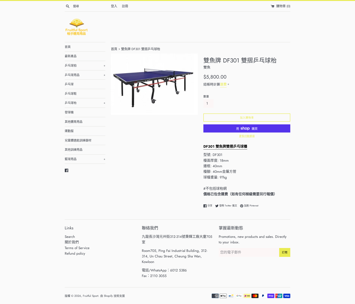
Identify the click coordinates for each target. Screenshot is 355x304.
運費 (223, 84)
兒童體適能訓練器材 (78, 140)
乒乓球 (69, 84)
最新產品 (71, 56)
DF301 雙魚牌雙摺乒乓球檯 (225, 146)
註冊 (125, 6)
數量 (206, 96)
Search (70, 236)
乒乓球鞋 (71, 93)
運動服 (69, 131)
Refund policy (75, 253)
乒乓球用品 (85, 75)
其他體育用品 (73, 122)
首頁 (68, 47)
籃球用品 (85, 159)
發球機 (69, 112)
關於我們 (72, 242)
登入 (114, 6)
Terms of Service (77, 247)
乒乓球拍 (85, 65)
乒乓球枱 (85, 103)
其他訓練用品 (73, 149)
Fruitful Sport (90, 296)
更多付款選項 (247, 136)
